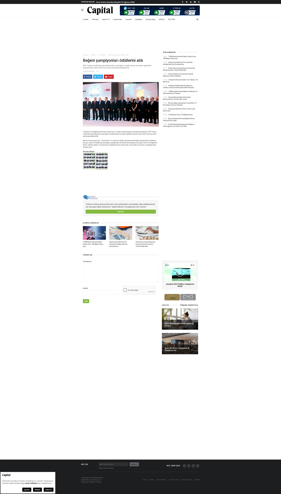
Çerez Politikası (161, 480)
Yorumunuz (87, 261)
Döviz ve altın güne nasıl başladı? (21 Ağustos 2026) (115, 2)
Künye (145, 480)
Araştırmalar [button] (117, 19)
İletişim (151, 480)
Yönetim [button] (129, 19)
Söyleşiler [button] (138, 19)
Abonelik (197, 480)
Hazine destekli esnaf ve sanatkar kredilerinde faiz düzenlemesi (118, 244)
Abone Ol (121, 211)
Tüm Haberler (102, 55)
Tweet (99, 77)
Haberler (93, 55)
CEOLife (162, 19)
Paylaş (88, 77)
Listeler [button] (85, 19)
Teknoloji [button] (95, 19)
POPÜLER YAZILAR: (88, 2)
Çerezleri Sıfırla (173, 480)
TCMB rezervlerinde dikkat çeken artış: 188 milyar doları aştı (93, 244)
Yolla (86, 301)
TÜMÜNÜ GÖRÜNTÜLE (189, 305)
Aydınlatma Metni (186, 480)
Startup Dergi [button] (150, 19)
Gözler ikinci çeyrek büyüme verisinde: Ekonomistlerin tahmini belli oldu (145, 244)
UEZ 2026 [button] (171, 19)
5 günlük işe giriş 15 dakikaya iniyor (180, 115)
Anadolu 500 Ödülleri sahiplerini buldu (180, 285)
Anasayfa (86, 55)
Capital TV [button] (106, 19)
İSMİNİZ (85, 288)
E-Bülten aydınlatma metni (106, 468)
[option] (127, 2)
